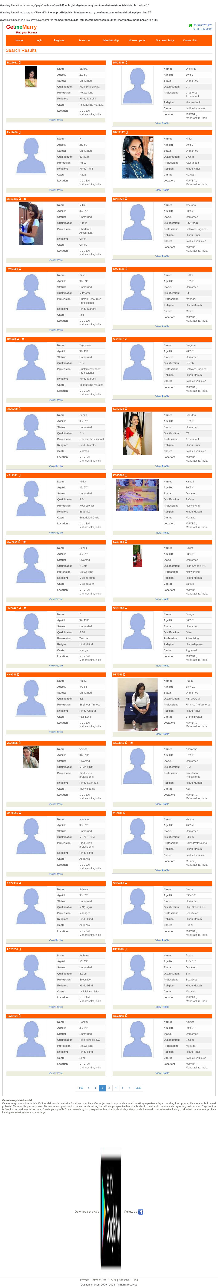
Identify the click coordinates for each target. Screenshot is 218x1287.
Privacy (84, 1279)
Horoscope (136, 40)
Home (19, 40)
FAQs (113, 1279)
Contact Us (190, 40)
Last (138, 1087)
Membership (111, 40)
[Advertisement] (109, 1130)
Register (59, 40)
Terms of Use (98, 1279)
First (80, 1087)
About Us (124, 1279)
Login (39, 40)
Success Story (165, 40)
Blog (135, 1279)
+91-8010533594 (202, 28)
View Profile (56, 119)
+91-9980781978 (202, 25)
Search (83, 40)
